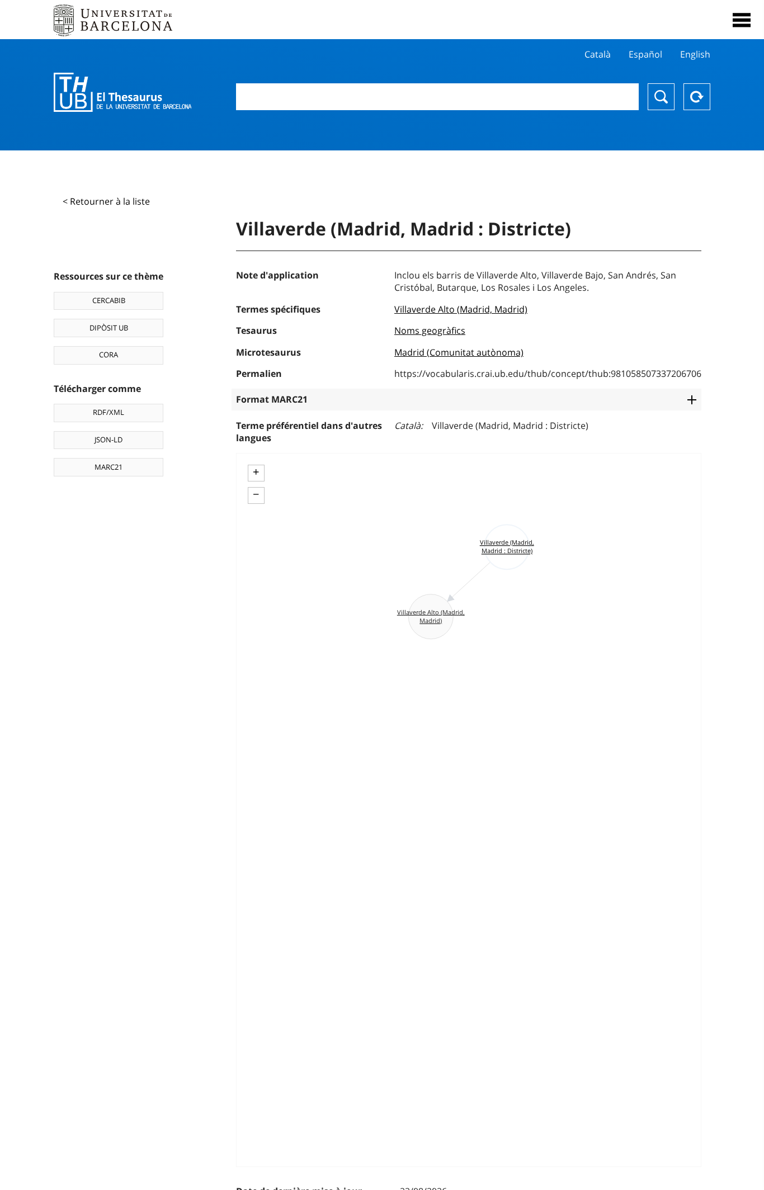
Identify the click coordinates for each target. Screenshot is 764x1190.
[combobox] (437, 96)
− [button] (256, 494)
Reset (696, 96)
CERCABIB (108, 300)
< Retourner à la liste (106, 201)
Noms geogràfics (429, 330)
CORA (108, 355)
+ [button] (256, 472)
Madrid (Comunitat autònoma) (459, 352)
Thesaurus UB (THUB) (122, 92)
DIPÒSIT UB (108, 328)
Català (597, 54)
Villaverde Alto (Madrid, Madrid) (460, 309)
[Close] (741, 20)
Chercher (661, 96)
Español (645, 54)
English (695, 54)
